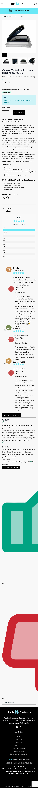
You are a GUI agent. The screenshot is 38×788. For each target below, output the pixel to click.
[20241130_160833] (19, 36)
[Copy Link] (4, 197)
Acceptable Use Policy (19, 748)
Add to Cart (24, 112)
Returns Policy (19, 745)
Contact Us (19, 736)
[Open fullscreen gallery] (4, 55)
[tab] (6, 59)
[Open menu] (2, 3)
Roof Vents (11, 121)
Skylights (17, 121)
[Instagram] (21, 727)
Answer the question (11, 467)
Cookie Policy (19, 742)
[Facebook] (7, 197)
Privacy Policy (19, 739)
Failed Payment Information (19, 754)
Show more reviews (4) (11, 415)
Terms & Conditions (19, 751)
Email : (10, 759)
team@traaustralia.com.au (21, 759)
